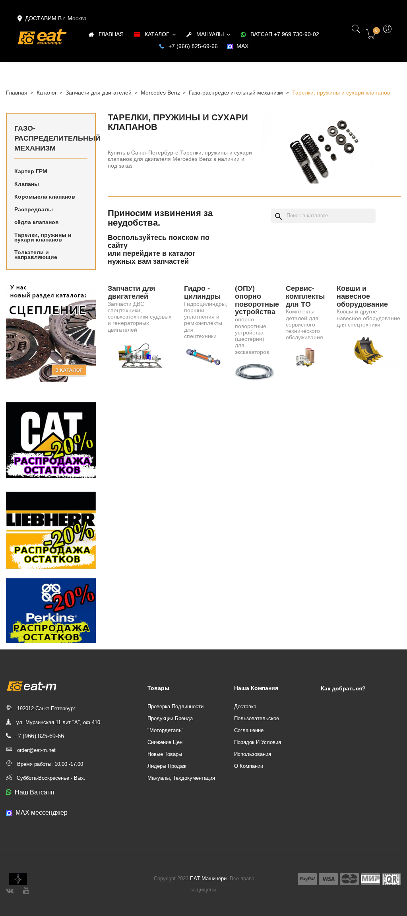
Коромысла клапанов (44, 196)
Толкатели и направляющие (35, 254)
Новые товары (164, 754)
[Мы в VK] (10, 889)
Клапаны (26, 184)
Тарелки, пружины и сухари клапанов (43, 237)
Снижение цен (164, 742)
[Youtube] (26, 889)
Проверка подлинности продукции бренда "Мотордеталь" (175, 718)
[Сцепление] (51, 331)
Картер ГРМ (30, 171)
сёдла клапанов (36, 222)
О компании (248, 766)
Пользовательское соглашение (256, 724)
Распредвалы (33, 209)
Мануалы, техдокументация (181, 778)
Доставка (245, 706)
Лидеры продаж (166, 766)
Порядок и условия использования (257, 748)
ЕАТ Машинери (208, 878)
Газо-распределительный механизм (50, 138)
